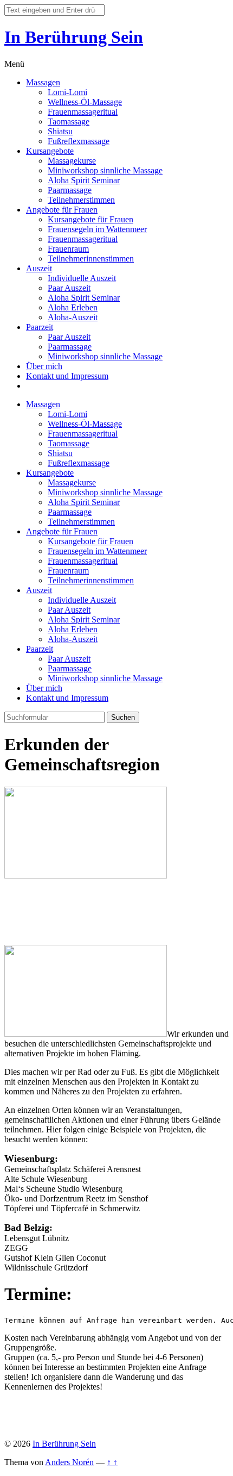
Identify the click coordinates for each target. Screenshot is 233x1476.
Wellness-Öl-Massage (85, 102)
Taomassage (68, 121)
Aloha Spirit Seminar (84, 180)
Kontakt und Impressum (67, 376)
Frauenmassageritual (83, 111)
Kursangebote (50, 150)
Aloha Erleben (73, 307)
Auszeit (39, 268)
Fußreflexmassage (78, 141)
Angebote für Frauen (62, 209)
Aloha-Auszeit (73, 317)
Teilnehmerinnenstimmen (91, 258)
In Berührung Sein (73, 37)
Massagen (43, 82)
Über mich (44, 366)
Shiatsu (60, 131)
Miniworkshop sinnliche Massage (105, 170)
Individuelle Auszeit (82, 278)
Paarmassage (70, 190)
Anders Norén (69, 1462)
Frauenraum (68, 248)
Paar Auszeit (69, 287)
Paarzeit (39, 327)
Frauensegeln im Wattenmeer (97, 229)
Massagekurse (72, 160)
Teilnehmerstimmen (81, 199)
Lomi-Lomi (67, 92)
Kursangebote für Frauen (90, 219)
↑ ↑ (112, 1462)
